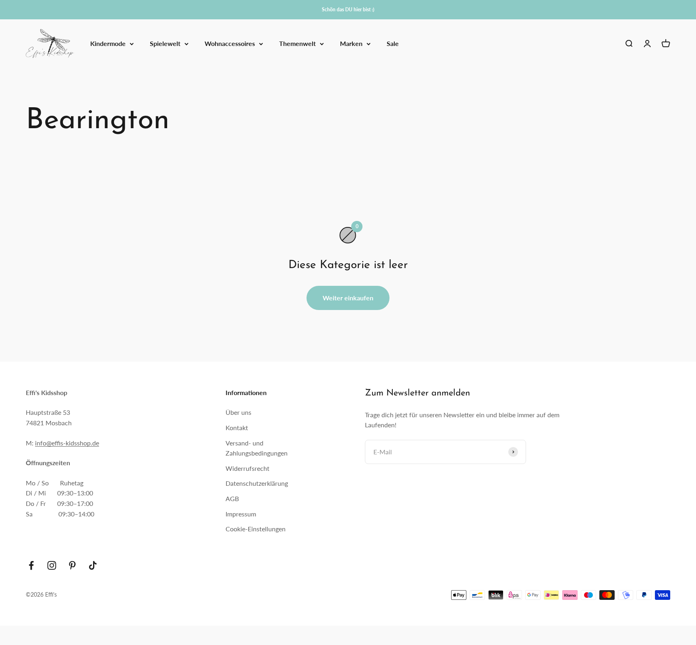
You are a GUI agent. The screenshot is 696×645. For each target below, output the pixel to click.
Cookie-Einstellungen (256, 529)
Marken (351, 44)
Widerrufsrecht (247, 468)
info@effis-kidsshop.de (67, 443)
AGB (232, 498)
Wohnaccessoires (230, 44)
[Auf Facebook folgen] (31, 565)
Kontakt (237, 427)
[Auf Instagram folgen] (51, 565)
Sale (393, 44)
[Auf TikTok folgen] (92, 565)
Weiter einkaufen (348, 298)
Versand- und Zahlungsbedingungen (257, 448)
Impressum (241, 514)
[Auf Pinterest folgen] (72, 565)
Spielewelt (165, 44)
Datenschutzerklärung (257, 483)
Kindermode (108, 44)
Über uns (238, 412)
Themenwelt (297, 44)
